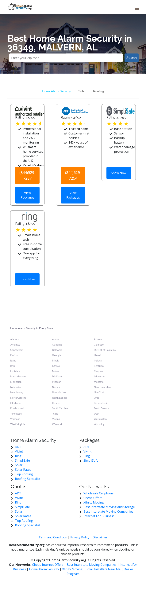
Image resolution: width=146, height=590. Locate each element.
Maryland (99, 371)
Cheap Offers (92, 498)
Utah (96, 414)
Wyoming (99, 424)
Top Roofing (24, 474)
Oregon (56, 403)
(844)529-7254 (73, 175)
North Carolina (18, 398)
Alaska (55, 339)
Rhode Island (17, 408)
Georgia (56, 355)
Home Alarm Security (56, 91)
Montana (98, 382)
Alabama (14, 339)
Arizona (98, 339)
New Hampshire (102, 387)
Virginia (56, 419)
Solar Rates (23, 469)
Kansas (56, 366)
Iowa (12, 366)
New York (99, 392)
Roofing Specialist (27, 479)
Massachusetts (18, 377)
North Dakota (59, 398)
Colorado (99, 345)
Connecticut (16, 350)
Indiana (98, 361)
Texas (55, 414)
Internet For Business (98, 516)
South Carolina (60, 408)
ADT (18, 447)
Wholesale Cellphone (98, 493)
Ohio (96, 398)
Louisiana (15, 371)
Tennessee (16, 414)
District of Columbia (105, 350)
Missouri (56, 382)
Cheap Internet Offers (48, 565)
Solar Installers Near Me (103, 569)
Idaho (13, 361)
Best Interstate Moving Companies (108, 511)
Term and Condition (53, 537)
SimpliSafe (22, 460)
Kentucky (99, 366)
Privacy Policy (79, 537)
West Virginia (17, 424)
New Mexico (59, 392)
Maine (55, 371)
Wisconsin (57, 424)
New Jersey (16, 392)
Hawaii (97, 355)
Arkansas (15, 345)
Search (131, 58)
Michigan (57, 377)
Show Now (118, 173)
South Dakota (101, 408)
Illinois (55, 361)
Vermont (15, 419)
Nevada (56, 387)
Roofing (98, 91)
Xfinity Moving (93, 502)
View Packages (27, 195)
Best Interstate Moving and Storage (109, 507)
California (57, 345)
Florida (13, 355)
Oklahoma (15, 403)
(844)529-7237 (27, 175)
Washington (100, 419)
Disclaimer (100, 537)
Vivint (19, 451)
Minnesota (99, 377)
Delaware (57, 350)
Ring (18, 456)
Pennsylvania (101, 403)
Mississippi (16, 382)
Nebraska (15, 387)
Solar (82, 91)
